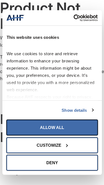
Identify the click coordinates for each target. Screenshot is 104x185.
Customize (49, 145)
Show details (74, 110)
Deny (52, 162)
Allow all (52, 127)
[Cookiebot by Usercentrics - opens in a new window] (74, 17)
